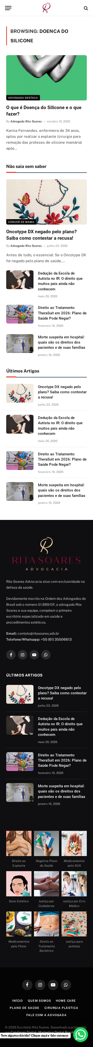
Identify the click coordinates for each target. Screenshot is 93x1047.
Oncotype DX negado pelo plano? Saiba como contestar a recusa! (62, 392)
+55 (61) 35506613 (56, 639)
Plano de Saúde (24, 1008)
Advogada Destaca (23, 97)
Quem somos (39, 1000)
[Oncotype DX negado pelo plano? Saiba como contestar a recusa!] (46, 202)
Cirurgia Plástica (61, 1008)
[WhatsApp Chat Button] (80, 1034)
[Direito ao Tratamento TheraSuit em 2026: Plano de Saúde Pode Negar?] (19, 314)
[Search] (85, 8)
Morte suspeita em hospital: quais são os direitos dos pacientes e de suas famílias (61, 342)
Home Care (66, 1000)
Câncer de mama (21, 221)
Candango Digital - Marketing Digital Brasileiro (45, 1032)
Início (17, 1000)
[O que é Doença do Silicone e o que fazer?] (46, 77)
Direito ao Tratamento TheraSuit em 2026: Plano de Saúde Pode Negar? (62, 313)
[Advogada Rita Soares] (46, 8)
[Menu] (8, 8)
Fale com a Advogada (46, 1015)
